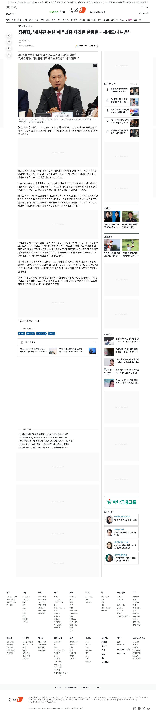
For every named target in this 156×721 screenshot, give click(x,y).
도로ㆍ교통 (58, 667)
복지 (23, 605)
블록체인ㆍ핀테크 (123, 616)
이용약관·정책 (86, 687)
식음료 (135, 619)
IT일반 (24, 650)
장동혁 (21, 333)
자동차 (135, 605)
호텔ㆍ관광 (136, 622)
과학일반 (25, 659)
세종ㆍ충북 (73, 611)
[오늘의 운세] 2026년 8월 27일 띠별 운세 (50, 2)
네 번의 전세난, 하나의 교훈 (125, 519)
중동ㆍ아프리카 (59, 608)
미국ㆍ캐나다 (58, 599)
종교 (55, 648)
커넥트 (143, 7)
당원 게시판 (41, 333)
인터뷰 (72, 656)
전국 (71, 592)
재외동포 (88, 602)
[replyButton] (9, 41)
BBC (118, 642)
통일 (87, 599)
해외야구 (88, 645)
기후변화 (57, 616)
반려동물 (57, 670)
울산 (71, 628)
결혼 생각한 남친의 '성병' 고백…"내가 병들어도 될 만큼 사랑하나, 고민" (127, 373)
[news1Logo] (15, 699)
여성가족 (25, 619)
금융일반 (120, 597)
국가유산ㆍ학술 (59, 650)
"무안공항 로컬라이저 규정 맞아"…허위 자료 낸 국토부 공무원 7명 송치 (72, 350)
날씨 (23, 614)
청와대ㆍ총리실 (12, 597)
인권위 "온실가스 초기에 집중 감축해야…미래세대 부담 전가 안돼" (33, 350)
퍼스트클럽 (136, 659)
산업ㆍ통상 (42, 602)
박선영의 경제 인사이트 (122, 516)
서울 (71, 599)
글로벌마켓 (120, 645)
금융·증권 (121, 592)
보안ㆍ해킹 (26, 653)
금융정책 (120, 599)
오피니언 (108, 511)
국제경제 (57, 614)
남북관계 (104, 611)
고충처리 (98, 687)
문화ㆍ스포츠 (105, 608)
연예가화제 (73, 642)
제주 (71, 630)
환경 (23, 611)
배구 (87, 653)
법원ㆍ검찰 (26, 599)
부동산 (9, 638)
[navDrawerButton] (8, 7)
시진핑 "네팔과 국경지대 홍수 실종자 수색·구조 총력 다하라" (115, 2)
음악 (71, 650)
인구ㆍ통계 (42, 605)
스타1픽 (135, 648)
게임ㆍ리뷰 (26, 656)
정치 (19, 26)
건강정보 (57, 659)
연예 (106, 208)
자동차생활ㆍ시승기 (60, 673)
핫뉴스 (107, 334)
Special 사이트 (139, 638)
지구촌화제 (57, 625)
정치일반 (10, 605)
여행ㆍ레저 (58, 662)
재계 (134, 599)
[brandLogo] (78, 10)
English (93, 12)
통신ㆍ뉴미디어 (27, 645)
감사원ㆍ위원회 (12, 602)
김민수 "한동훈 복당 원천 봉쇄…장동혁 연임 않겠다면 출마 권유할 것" (46, 441)
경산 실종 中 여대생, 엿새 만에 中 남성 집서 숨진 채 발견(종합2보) (120, 112)
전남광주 (73, 619)
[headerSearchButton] (15, 7)
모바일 (24, 648)
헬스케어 (41, 648)
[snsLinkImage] (134, 708)
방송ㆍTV (73, 645)
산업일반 (136, 597)
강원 (71, 608)
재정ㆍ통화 (42, 599)
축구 (87, 648)
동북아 (56, 597)
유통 (134, 611)
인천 (71, 605)
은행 (118, 602)
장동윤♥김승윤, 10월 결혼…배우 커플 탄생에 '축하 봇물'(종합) (120, 133)
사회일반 (25, 622)
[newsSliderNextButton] (136, 84)
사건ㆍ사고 (26, 597)
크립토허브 (54, 12)
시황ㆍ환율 (121, 611)
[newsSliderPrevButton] (131, 84)
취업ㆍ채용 (136, 625)
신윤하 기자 (26, 41)
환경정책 (41, 614)
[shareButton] (9, 35)
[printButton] (9, 54)
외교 (87, 592)
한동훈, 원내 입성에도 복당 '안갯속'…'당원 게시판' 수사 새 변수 (44, 444)
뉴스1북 (135, 656)
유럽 (55, 605)
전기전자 (136, 602)
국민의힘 (30, 333)
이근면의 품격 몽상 (120, 555)
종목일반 (88, 662)
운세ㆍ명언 (58, 664)
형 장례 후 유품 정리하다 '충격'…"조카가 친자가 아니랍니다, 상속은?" (127, 341)
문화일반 (57, 653)
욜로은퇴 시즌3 (119, 529)
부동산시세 (10, 650)
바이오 (40, 638)
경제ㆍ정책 (42, 597)
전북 (71, 616)
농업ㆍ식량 (42, 611)
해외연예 (73, 653)
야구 (87, 642)
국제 (55, 592)
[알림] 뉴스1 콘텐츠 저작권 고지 (79, 2)
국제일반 (57, 628)
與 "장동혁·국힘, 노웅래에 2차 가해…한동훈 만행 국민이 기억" (44, 437)
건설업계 (10, 653)
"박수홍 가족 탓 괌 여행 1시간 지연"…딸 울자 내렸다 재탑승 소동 (119, 102)
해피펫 (62, 12)
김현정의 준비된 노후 (121, 542)
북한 (103, 592)
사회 (24, 592)
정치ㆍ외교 (105, 597)
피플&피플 (57, 622)
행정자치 (73, 597)
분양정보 (10, 648)
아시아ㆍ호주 (58, 602)
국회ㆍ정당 (10, 599)
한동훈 (51, 333)
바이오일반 (42, 650)
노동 (23, 608)
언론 (55, 656)
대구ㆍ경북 (73, 622)
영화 (71, 648)
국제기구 (57, 619)
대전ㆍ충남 (73, 614)
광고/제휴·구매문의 (71, 687)
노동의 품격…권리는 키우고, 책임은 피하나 (125, 559)
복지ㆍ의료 (42, 642)
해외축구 (88, 650)
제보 (148, 7)
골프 (87, 659)
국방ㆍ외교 (89, 597)
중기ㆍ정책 (136, 608)
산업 (134, 592)
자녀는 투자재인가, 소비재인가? (125, 533)
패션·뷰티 (136, 616)
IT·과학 (25, 638)
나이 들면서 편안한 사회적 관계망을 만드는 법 (125, 546)
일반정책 (10, 645)
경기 (71, 602)
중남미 (56, 611)
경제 (40, 592)
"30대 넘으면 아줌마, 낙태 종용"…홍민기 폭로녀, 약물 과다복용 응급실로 (127, 383)
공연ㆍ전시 (58, 642)
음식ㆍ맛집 (58, 676)
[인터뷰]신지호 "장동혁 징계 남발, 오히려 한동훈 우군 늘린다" (44, 434)
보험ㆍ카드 (121, 605)
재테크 (119, 614)
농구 (87, 656)
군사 (102, 599)
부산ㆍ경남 (73, 625)
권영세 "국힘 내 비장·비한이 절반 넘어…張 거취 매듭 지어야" (43, 447)
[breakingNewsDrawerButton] (12, 7)
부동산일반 (10, 642)
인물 (23, 616)
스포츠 (107, 236)
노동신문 (101, 12)
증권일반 (120, 608)
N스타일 (72, 659)
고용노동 (41, 608)
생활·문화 (58, 638)
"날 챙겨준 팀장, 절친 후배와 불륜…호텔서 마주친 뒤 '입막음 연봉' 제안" (127, 352)
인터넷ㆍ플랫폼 (27, 642)
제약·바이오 (42, 645)
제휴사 (119, 638)
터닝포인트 (136, 653)
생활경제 (136, 614)
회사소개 (58, 687)
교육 (23, 602)
